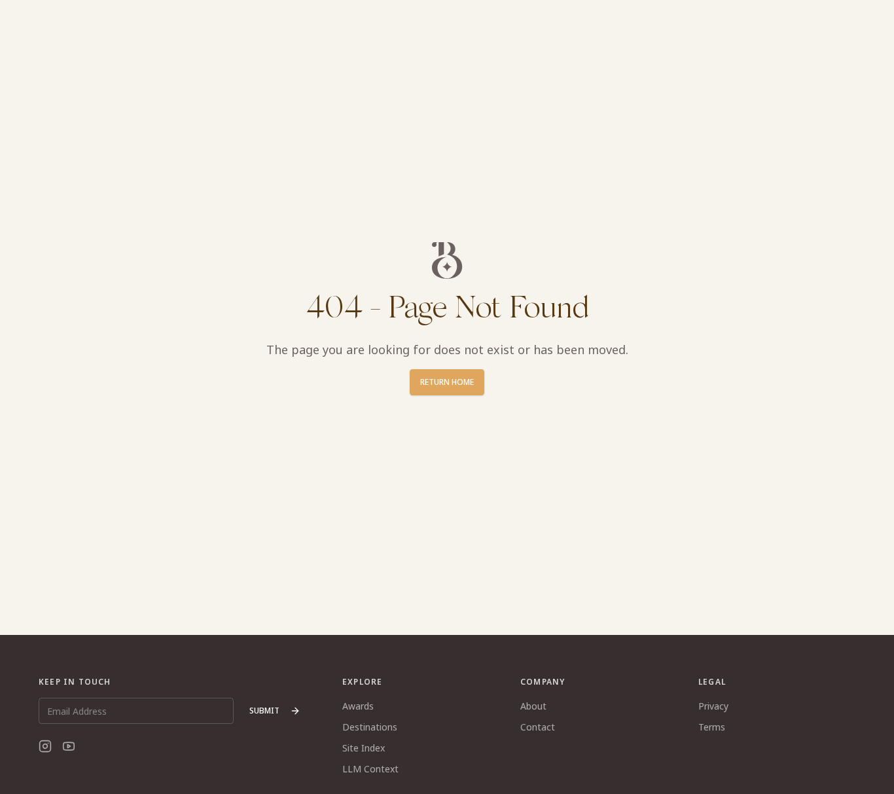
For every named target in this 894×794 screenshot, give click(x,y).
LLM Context (370, 769)
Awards (358, 706)
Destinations (369, 727)
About (533, 706)
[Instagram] (45, 746)
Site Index (363, 748)
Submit (264, 710)
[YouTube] (68, 746)
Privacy (713, 706)
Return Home (447, 382)
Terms (711, 727)
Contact (537, 727)
